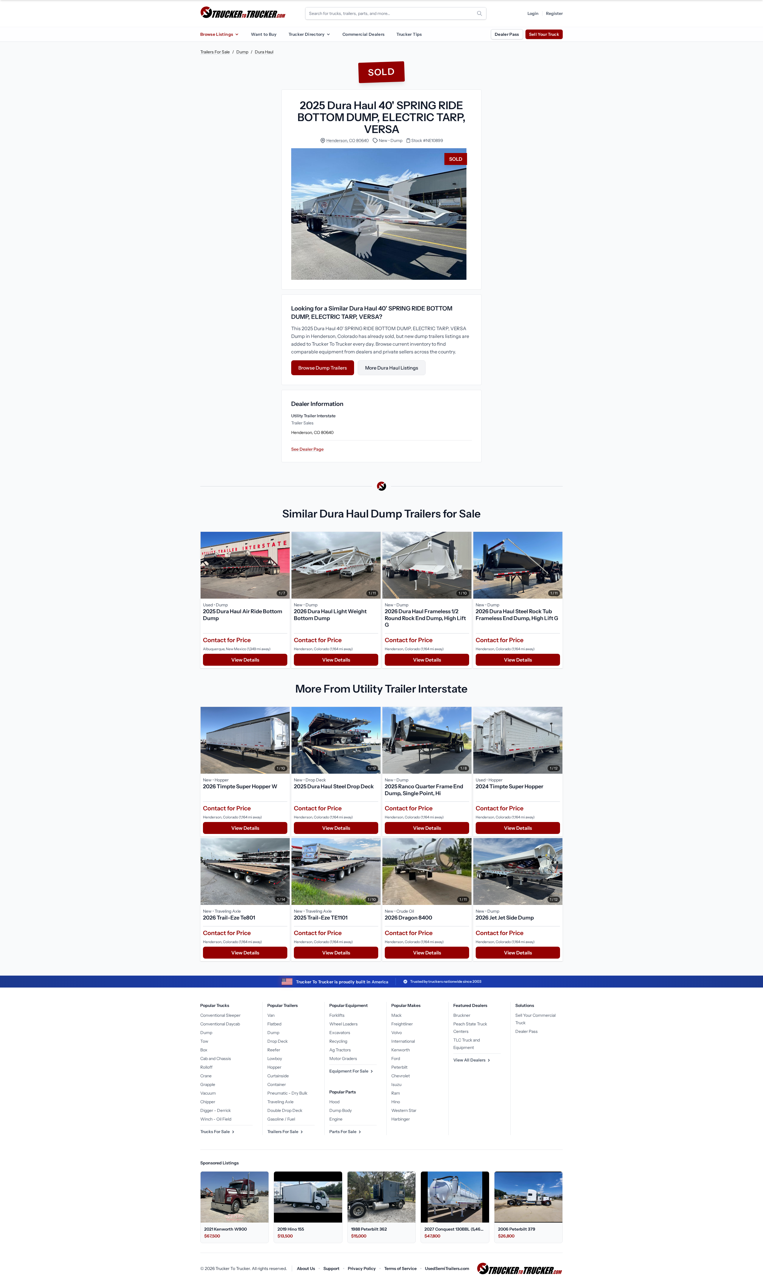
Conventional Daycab (220, 1024)
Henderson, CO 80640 (347, 140)
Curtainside (278, 1076)
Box (203, 1050)
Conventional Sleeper (220, 1015)
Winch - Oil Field (215, 1119)
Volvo (396, 1032)
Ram (395, 1093)
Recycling (338, 1041)
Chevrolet (400, 1076)
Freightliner (402, 1024)
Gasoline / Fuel (281, 1119)
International (403, 1041)
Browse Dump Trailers (322, 368)
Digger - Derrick (215, 1110)
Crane (206, 1076)
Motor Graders (343, 1058)
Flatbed (274, 1024)
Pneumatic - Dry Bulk (287, 1093)
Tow (204, 1041)
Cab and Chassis (215, 1058)
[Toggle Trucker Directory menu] (328, 34)
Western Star (403, 1110)
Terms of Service (400, 1268)
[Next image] (284, 565)
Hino (395, 1101)
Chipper (207, 1101)
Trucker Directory (307, 34)
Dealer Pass (507, 34)
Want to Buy (264, 34)
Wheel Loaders (343, 1024)
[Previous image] (207, 565)
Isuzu (396, 1084)
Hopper (274, 1067)
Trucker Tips (409, 34)
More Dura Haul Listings (391, 368)
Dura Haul (264, 52)
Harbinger (400, 1119)
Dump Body (340, 1110)
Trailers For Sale (215, 52)
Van (271, 1015)
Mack (396, 1015)
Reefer (273, 1050)
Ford (395, 1058)
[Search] (480, 13)
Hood (334, 1101)
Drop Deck (277, 1041)
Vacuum (208, 1093)
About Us (306, 1268)
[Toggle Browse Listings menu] (236, 34)
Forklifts (337, 1015)
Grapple (207, 1084)
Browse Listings (216, 34)
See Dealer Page (307, 449)
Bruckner (461, 1015)
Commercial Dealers (363, 34)
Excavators (339, 1032)
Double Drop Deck (284, 1110)
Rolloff (206, 1067)
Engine (335, 1119)
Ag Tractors (340, 1050)
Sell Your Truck (544, 34)
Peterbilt (399, 1067)
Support (331, 1268)
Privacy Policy (362, 1268)
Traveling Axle (280, 1101)
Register (554, 13)
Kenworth (400, 1050)
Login (533, 13)
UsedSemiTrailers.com (447, 1268)
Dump (242, 52)
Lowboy (274, 1058)
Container (276, 1084)
